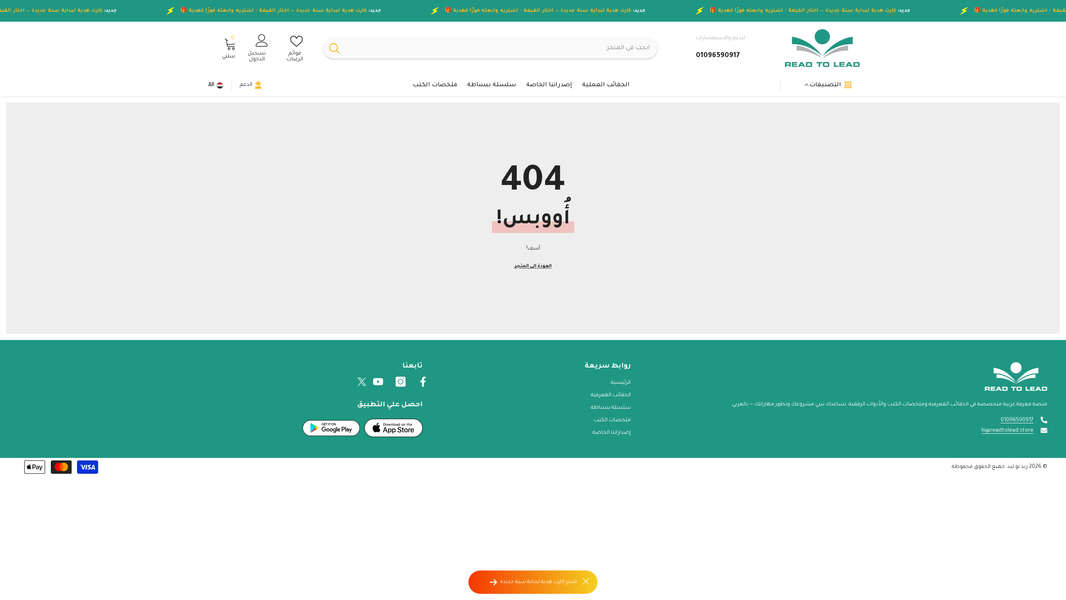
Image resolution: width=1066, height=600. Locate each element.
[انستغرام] (401, 382)
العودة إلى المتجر (533, 266)
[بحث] (490, 48)
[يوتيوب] (378, 382)
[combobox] (501, 48)
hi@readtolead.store (1007, 431)
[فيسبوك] (423, 382)
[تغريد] (362, 382)
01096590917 (1017, 420)
